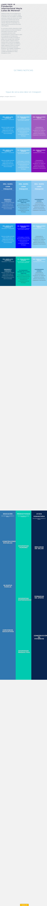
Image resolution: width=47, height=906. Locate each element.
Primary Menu (45, 2)
